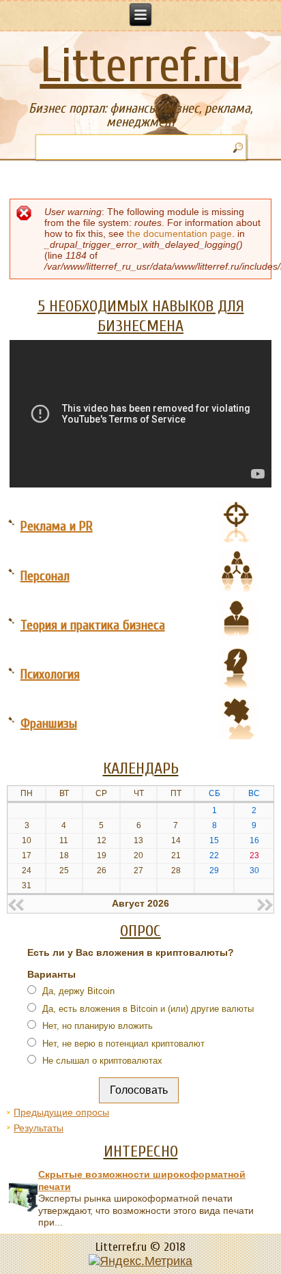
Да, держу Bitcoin (77, 991)
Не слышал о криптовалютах (101, 1061)
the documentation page (179, 233)
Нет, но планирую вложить (96, 1026)
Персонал (45, 576)
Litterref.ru (140, 66)
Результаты (38, 1127)
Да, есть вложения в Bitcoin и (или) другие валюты (147, 1009)
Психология (50, 674)
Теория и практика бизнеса (92, 625)
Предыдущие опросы (61, 1112)
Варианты (51, 974)
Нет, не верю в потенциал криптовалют (122, 1043)
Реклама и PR (56, 526)
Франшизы (48, 723)
